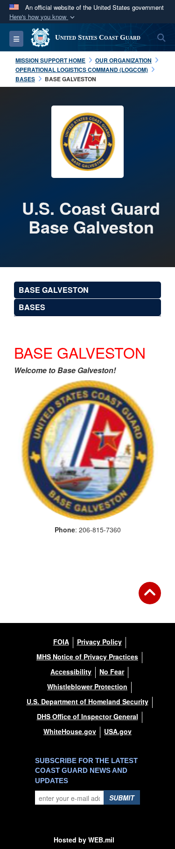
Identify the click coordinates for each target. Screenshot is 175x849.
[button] (43, 17)
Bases (32, 307)
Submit (121, 797)
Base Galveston (54, 289)
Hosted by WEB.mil (84, 839)
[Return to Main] (150, 598)
